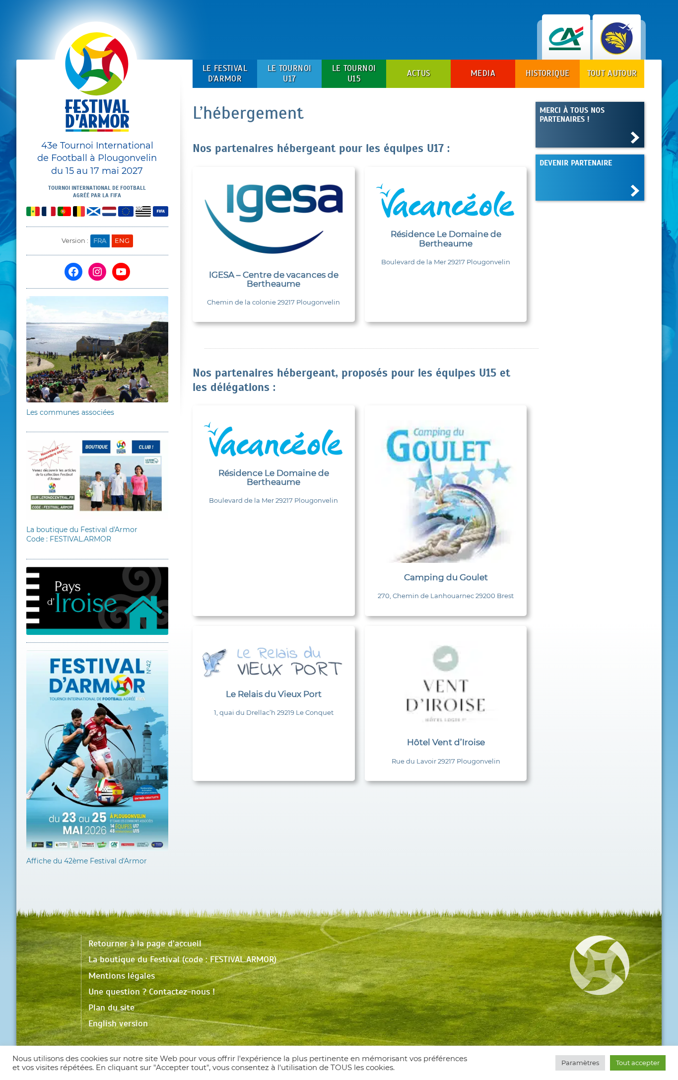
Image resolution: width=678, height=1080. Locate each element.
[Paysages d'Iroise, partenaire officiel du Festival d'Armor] (617, 49)
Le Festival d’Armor (225, 73)
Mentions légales (121, 975)
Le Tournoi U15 (354, 73)
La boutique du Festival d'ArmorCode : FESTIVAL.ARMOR (81, 534)
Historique (547, 73)
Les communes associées (70, 412)
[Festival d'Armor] (97, 85)
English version (118, 1023)
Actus (418, 73)
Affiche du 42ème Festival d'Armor (86, 860)
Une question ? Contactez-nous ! (151, 991)
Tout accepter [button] (638, 1063)
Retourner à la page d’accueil (145, 943)
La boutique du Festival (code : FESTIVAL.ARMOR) (182, 959)
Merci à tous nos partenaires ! (572, 114)
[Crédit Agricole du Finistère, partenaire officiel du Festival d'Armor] (566, 49)
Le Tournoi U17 (289, 73)
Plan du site (111, 1007)
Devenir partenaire (576, 162)
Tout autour (612, 73)
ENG (122, 240)
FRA (99, 240)
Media (483, 73)
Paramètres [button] (580, 1063)
